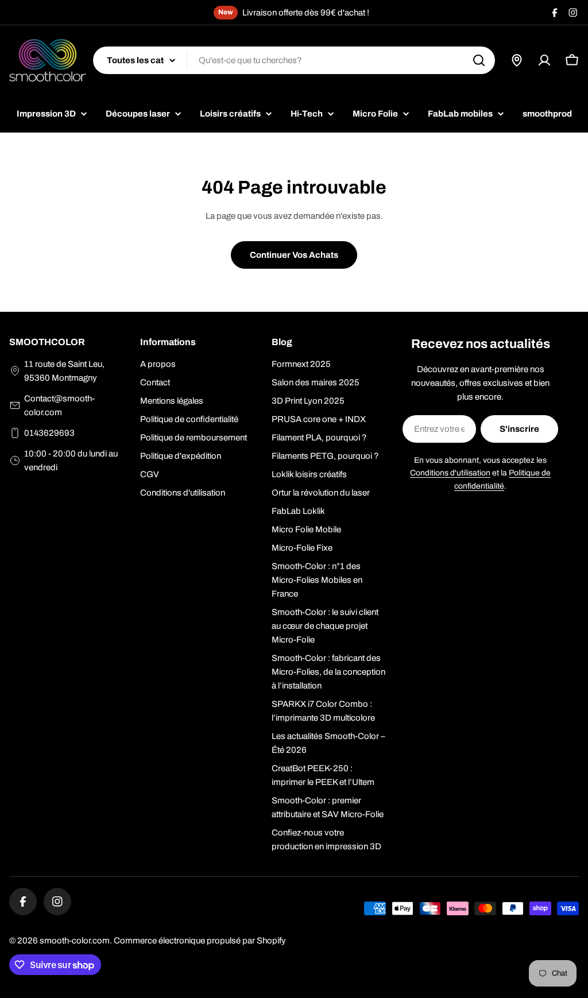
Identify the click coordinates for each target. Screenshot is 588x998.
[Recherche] (479, 60)
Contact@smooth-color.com (59, 405)
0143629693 (49, 433)
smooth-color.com (75, 940)
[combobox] (294, 60)
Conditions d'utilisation (450, 473)
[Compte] (544, 60)
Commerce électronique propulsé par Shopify (200, 940)
